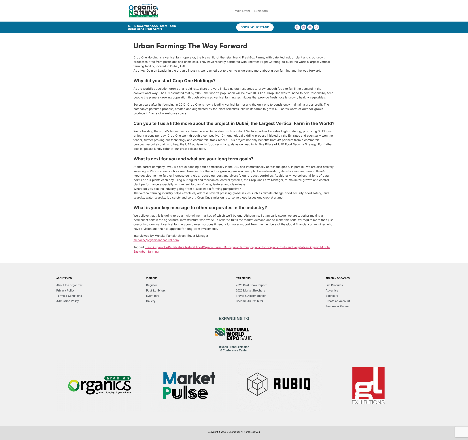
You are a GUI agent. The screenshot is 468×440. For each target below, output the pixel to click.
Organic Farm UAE (216, 247)
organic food (259, 247)
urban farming (149, 251)
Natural (180, 247)
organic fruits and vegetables (288, 247)
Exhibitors (261, 11)
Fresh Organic (154, 247)
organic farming (239, 247)
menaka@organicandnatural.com (156, 240)
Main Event (242, 11)
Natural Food (194, 247)
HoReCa (169, 247)
